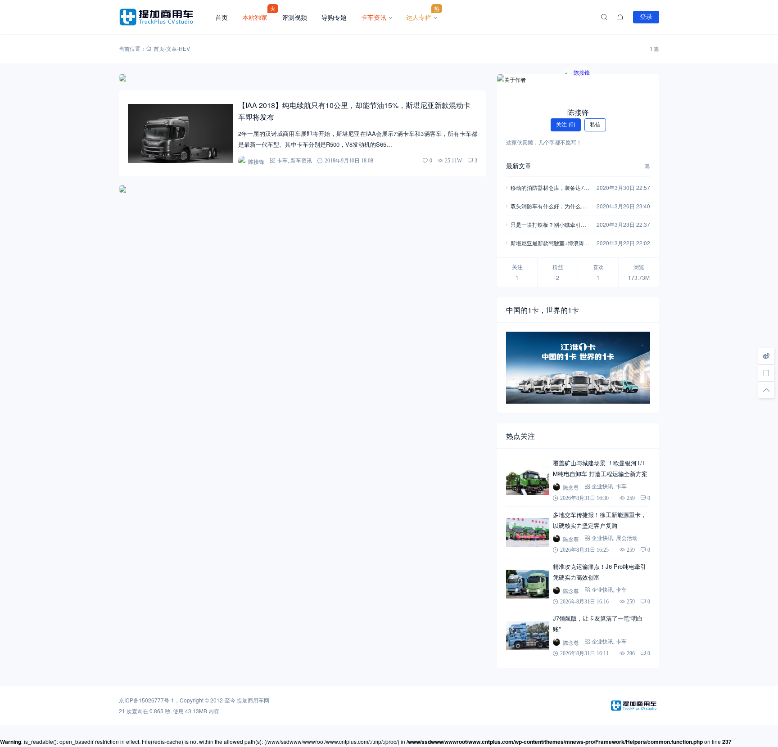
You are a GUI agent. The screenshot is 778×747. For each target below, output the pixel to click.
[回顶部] (766, 390)
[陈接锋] (578, 85)
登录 (646, 16)
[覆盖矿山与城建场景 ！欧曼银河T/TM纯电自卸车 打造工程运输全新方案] (527, 480)
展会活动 (627, 538)
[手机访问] (766, 373)
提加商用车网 (253, 700)
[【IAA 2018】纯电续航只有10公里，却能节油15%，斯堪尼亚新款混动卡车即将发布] (180, 133)
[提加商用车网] (163, 17)
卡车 (282, 160)
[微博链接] (766, 356)
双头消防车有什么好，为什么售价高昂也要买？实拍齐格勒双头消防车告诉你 (548, 207)
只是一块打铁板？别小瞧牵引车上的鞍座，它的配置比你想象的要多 (548, 225)
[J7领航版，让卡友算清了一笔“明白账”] (527, 635)
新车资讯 (301, 160)
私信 (595, 125)
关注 (565, 125)
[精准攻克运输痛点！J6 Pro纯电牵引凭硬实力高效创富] (527, 584)
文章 (171, 48)
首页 (221, 17)
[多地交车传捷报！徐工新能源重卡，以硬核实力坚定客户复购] (527, 532)
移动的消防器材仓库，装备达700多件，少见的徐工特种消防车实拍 (550, 188)
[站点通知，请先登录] (620, 17)
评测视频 (294, 17)
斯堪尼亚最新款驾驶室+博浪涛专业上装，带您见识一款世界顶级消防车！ (550, 243)
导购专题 (334, 17)
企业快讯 (602, 486)
